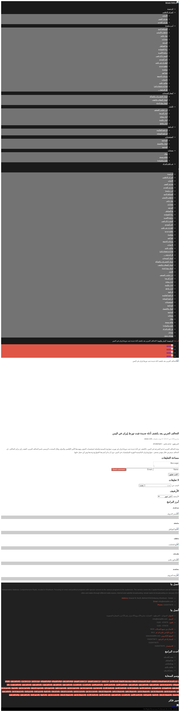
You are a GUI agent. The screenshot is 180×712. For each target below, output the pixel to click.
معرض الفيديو (163, 22)
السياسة (165, 140)
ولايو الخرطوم (25, 695)
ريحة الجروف (176, 569)
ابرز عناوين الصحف (161, 110)
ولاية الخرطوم (37, 685)
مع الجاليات (176, 538)
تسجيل (170, 332)
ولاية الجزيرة (77, 685)
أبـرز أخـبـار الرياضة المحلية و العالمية (164, 681)
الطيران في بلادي (162, 63)
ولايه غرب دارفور (53, 695)
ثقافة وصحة (163, 157)
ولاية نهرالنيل (28, 691)
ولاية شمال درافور (118, 691)
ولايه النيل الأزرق (92, 695)
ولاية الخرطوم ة (15, 685)
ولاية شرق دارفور (170, 691)
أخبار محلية (164, 117)
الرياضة (170, 127)
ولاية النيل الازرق (108, 688)
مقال (166, 154)
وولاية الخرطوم (14, 695)
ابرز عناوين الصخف (80, 681)
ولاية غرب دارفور (79, 691)
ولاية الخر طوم (67, 685)
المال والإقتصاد (162, 144)
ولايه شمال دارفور (80, 695)
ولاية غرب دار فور (92, 691)
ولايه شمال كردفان (66, 695)
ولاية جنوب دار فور (86, 688)
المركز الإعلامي (167, 12)
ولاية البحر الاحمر (109, 685)
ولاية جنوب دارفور (73, 688)
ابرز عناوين (105, 681)
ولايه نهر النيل (35, 695)
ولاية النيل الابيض (121, 688)
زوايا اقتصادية (163, 49)
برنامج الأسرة (163, 53)
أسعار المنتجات (167, 93)
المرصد (165, 43)
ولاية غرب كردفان (66, 691)
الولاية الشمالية (56, 681)
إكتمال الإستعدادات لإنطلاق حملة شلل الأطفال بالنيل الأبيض (130, 681)
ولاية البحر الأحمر (122, 685)
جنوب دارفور (35, 681)
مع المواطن (164, 46)
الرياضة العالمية (162, 130)
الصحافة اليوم (163, 29)
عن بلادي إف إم (168, 164)
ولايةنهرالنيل (147, 695)
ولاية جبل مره (97, 688)
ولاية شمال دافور (131, 691)
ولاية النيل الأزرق (133, 688)
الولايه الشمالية (45, 681)
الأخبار (171, 107)
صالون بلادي (163, 83)
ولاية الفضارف (167, 688)
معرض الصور (163, 19)
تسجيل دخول (168, 336)
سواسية (165, 70)
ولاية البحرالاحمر (97, 685)
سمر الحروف (176, 507)
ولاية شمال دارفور (143, 691)
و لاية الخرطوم (15, 681)
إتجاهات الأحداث (162, 33)
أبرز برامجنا (169, 26)
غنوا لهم (165, 73)
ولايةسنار (175, 695)
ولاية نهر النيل (38, 691)
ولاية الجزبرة (86, 685)
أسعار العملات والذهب (160, 100)
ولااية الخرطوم (144, 685)
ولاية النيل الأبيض (145, 688)
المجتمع (165, 147)
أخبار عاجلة (164, 124)
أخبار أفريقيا (163, 113)
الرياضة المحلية (162, 134)
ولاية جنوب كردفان (37, 688)
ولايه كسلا (43, 695)
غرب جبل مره (26, 681)
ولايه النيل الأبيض (105, 695)
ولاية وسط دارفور (18, 691)
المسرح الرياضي (162, 56)
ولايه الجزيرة (125, 695)
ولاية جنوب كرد (49, 688)
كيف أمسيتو (163, 60)
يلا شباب (165, 80)
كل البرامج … (163, 90)
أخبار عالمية (163, 120)
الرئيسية (170, 9)
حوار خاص (164, 36)
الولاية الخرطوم (67, 681)
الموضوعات (169, 137)
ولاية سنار (14, 688)
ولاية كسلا (47, 691)
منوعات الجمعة (162, 76)
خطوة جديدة (163, 66)
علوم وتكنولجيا (162, 161)
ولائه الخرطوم (154, 685)
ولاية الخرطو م (47, 685)
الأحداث (165, 16)
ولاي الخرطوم (133, 685)
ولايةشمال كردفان (165, 695)
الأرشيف (176, 496)
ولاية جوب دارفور (24, 688)
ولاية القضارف (156, 688)
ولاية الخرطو (57, 685)
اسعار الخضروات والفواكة (159, 97)
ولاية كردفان (55, 691)
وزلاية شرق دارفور (165, 685)
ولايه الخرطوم (116, 695)
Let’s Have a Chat (161, 86)
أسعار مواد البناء (162, 103)
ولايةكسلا (155, 695)
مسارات (165, 39)
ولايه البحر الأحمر (137, 695)
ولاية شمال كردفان (105, 691)
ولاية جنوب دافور (61, 688)
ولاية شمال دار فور (156, 691)
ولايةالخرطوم (6, 691)
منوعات (170, 150)
